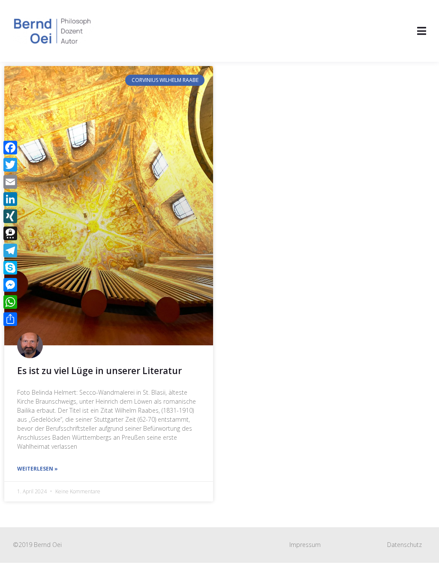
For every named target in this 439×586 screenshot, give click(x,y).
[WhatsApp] (10, 302)
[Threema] (10, 233)
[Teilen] (10, 319)
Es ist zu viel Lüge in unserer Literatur (99, 371)
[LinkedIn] (10, 199)
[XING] (10, 216)
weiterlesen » (37, 468)
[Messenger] (10, 284)
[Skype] (10, 267)
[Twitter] (10, 164)
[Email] (10, 181)
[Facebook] (10, 147)
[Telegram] (10, 250)
